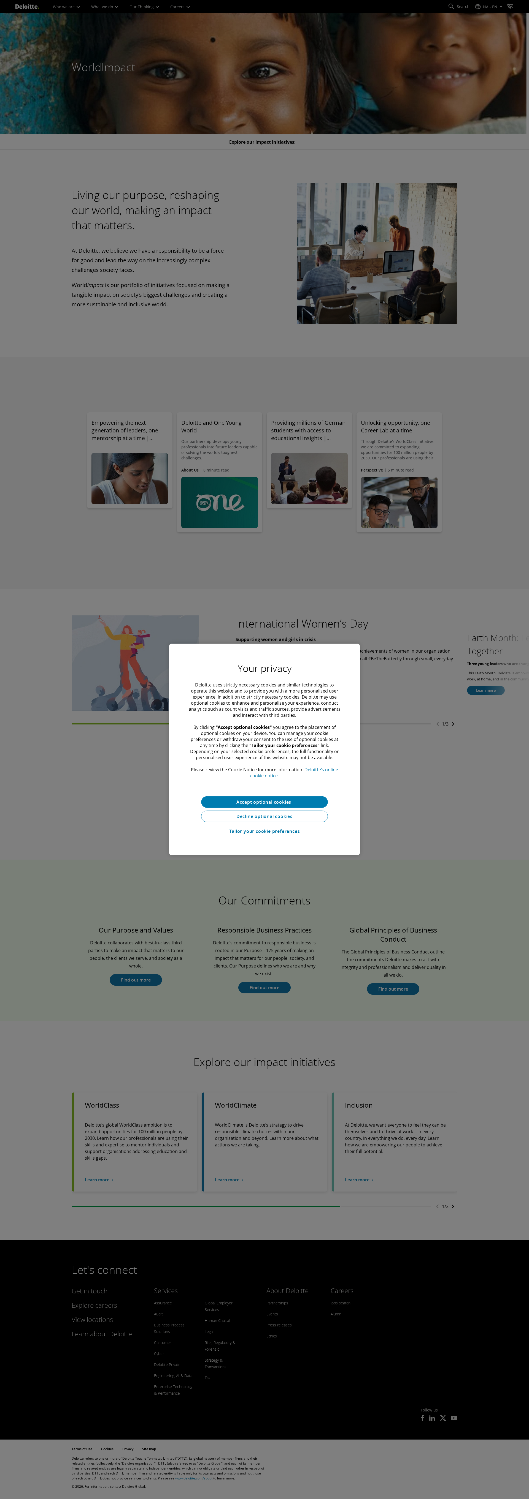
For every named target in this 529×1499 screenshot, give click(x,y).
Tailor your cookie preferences (264, 831)
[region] (264, 749)
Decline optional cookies (264, 816)
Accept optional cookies (264, 802)
